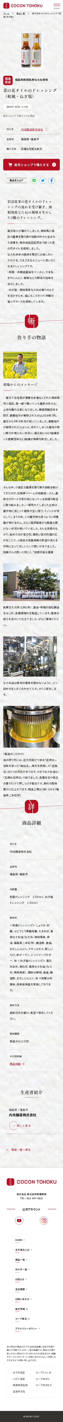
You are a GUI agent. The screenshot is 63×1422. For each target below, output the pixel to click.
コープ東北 (21, 1318)
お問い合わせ (22, 1299)
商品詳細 (15, 1064)
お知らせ (19, 1279)
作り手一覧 (21, 1269)
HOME (18, 1240)
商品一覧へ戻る (21, 1150)
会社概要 (20, 1289)
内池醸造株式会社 (32, 129)
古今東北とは (22, 1249)
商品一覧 (20, 1259)
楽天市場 (20, 1309)
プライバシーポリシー (26, 1328)
